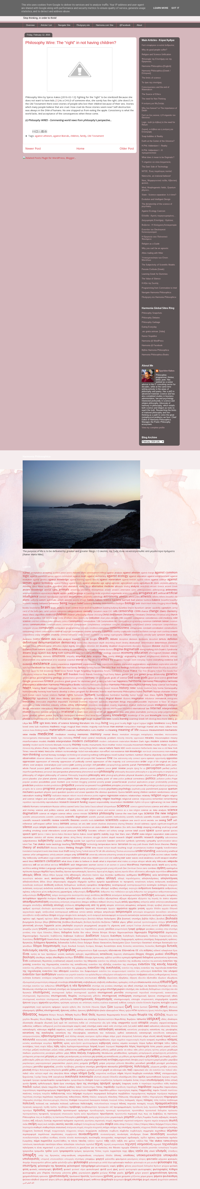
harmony (146, 684)
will (34, 864)
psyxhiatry (136, 788)
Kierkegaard (69, 715)
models (42, 741)
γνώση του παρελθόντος (85, 929)
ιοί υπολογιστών (93, 1022)
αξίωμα (122, 898)
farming (90, 667)
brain (45, 607)
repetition (27, 802)
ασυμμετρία (149, 912)
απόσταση (120, 905)
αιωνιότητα (28, 878)
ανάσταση (27, 888)
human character (161, 691)
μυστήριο (81, 1069)
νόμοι (120, 1073)
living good (114, 723)
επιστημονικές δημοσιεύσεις (36, 996)
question (62, 792)
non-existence (117, 751)
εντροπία (69, 978)
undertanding (162, 851)
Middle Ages (56, 738)
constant (147, 628)
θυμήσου (131, 1019)
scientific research (31, 820)
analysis (135, 586)
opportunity (160, 758)
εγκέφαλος (67, 949)
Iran (59, 712)
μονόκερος (171, 1063)
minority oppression (134, 738)
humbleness (103, 695)
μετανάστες (172, 1053)
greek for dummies (80, 681)
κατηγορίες (171, 1032)
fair (44, 667)
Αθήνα (45, 875)
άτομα (52, 915)
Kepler (56, 715)
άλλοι (42, 881)
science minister (80, 813)
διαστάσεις (28, 939)
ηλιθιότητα (93, 1010)
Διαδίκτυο (92, 935)
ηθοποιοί (173, 1007)
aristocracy (127, 593)
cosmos (107, 631)
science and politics (46, 810)
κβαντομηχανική (52, 1036)
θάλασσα (173, 1010)
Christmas (151, 614)
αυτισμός (82, 915)
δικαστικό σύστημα (151, 942)
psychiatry (112, 788)
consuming (28, 631)
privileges (151, 785)
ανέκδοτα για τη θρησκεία (67, 888)
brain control (72, 607)
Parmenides (143, 764)
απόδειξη (48, 905)
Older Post (127, 148)
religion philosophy (91, 798)
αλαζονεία (73, 878)
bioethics (111, 603)
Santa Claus (79, 806)
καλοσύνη (155, 1026)
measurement (156, 729)
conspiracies (136, 628)
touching (122, 847)
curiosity (147, 634)
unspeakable (131, 854)
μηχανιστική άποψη (128, 1059)
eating (88, 652)
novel (114, 754)
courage (152, 631)
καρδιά (51, 1029)
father (108, 667)
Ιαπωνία (141, 1019)
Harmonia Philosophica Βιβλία (125, 684)
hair (114, 681)
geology (57, 677)
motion (119, 744)
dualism (42, 652)
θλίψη (49, 1019)
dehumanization (49, 642)
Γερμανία (49, 925)
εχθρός (73, 1007)
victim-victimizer (63, 857)
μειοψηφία (50, 1053)
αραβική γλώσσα (162, 905)
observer (41, 758)
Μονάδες (130, 1063)
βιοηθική (161, 918)
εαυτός (43, 950)
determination (147, 642)
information (81, 704)
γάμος (123, 922)
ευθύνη (122, 1002)
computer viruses (30, 628)
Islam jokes (88, 712)
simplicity (77, 827)
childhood (50, 614)
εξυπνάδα (152, 977)
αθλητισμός (75, 874)
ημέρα (128, 1010)
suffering (68, 840)
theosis (54, 847)
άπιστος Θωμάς (113, 902)
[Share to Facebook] (42, 131)
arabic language (75, 593)
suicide (77, 840)
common (147, 621)
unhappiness (42, 854)
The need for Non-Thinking (154, 99)
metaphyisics (147, 734)
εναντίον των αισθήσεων (39, 974)
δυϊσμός (81, 946)
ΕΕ (136, 950)
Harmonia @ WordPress (153, 341)
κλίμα (145, 1036)
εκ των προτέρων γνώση (51, 954)
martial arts (152, 726)
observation (29, 758)
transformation (170, 847)
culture (127, 634)
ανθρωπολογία (29, 895)
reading (38, 795)
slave (133, 827)
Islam (80, 711)
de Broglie (91, 639)
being (63, 603)
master (45, 730)
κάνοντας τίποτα (169, 1026)
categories (62, 611)
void (106, 858)
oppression (29, 761)
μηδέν (174, 1056)
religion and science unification (50, 798)
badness (147, 600)
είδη (141, 950)
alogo (88, 586)
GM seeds (99, 677)
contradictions (47, 631)
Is (75, 711)
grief (93, 681)
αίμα (102, 875)
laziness (115, 719)
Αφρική (40, 918)
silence (27, 827)
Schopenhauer (110, 806)
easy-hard (80, 653)
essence (62, 659)
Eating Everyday (149, 327)
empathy (71, 656)
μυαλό (65, 1069)
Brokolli (88, 607)
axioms (68, 599)
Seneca (56, 823)
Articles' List (46, 25)
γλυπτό (154, 925)
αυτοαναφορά (109, 915)
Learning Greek (137, 718)
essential (71, 659)
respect (92, 802)
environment (29, 659)
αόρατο (173, 898)
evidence (168, 659)
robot (174, 801)
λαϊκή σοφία (40, 1046)
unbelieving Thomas (114, 851)
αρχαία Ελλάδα (153, 908)
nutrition (139, 754)
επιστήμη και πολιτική (45, 989)
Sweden (111, 840)
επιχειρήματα (161, 999)
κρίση (67, 1043)
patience (83, 768)
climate (114, 618)
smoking (36, 830)
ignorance (88, 698)
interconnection (62, 708)
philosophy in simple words (165, 771)
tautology (56, 844)
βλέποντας (55, 921)
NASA (95, 748)
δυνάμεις (90, 946)
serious (74, 823)
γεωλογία (67, 925)
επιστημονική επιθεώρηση (116, 995)
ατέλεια (44, 915)
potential (92, 782)
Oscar (174, 761)
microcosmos (171, 734)
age (102, 583)
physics (162, 775)
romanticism (46, 806)
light (42, 723)
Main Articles (82, 726)
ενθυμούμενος (162, 974)
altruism (119, 586)
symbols (130, 840)
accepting (47, 572)
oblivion (173, 754)
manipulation (130, 726)
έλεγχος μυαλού (154, 953)
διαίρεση (105, 936)
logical (136, 723)
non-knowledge (133, 751)
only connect (134, 758)
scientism (99, 820)
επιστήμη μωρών (116, 988)
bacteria (116, 599)
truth (66, 850)
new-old (33, 751)
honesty (42, 691)
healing (173, 684)
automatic (52, 599)
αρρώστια (122, 908)
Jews (122, 711)
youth (120, 868)
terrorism (123, 844)
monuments (95, 744)
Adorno (76, 572)
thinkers (61, 847)
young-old (112, 868)
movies (148, 744)
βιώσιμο (38, 922)
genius (33, 677)
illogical (110, 698)
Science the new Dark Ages (129, 813)
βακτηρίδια (66, 918)
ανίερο (55, 895)
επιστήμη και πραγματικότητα (71, 989)
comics (65, 621)
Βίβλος (152, 918)
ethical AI (96, 659)
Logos (150, 723)
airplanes (164, 583)
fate (103, 667)
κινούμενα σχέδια (93, 1036)
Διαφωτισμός (114, 939)
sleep (139, 827)
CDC (110, 611)
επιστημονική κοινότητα (34, 999)
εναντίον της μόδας (52, 967)
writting (60, 868)
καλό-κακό (143, 1025)
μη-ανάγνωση (72, 1056)
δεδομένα (66, 932)
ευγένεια (104, 1002)
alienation (73, 586)
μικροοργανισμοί (43, 1063)
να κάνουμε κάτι (118, 1069)
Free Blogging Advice (152, 671)
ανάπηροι (162, 884)
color (50, 621)
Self (169, 820)
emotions (58, 656)
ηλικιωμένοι (112, 1010)
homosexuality (30, 691)
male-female (103, 726)
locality (123, 723)
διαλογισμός (142, 935)
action (63, 572)
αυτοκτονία (145, 915)
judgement (168, 712)
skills (129, 827)
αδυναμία (150, 871)
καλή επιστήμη (115, 1026)
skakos (98, 827)
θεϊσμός (60, 1014)
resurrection (116, 802)
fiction (155, 667)
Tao (30, 844)
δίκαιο (96, 942)
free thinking (49, 674)
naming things (85, 748)
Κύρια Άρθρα (146, 1043)
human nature (34, 695)
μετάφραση (28, 1056)
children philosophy (77, 614)
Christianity (129, 614)
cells (115, 611)
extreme (173, 664)
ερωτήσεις (54, 1002)
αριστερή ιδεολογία (41, 908)
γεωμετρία (78, 925)
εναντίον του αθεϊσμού (55, 970)
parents (125, 764)
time (88, 847)
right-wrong (156, 802)
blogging (161, 603)
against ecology (117, 576)
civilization (94, 617)
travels (45, 851)
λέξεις (50, 1046)
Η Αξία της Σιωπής (150, 283)
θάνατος (30, 1014)
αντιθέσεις (95, 895)
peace (108, 768)
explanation (127, 664)
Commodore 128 (91, 621)
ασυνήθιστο (28, 915)
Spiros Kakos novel (82, 834)
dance (169, 634)
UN (103, 851)
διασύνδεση (53, 939)
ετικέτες (96, 1002)
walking (116, 857)
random (152, 792)
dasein (45, 639)
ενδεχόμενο (107, 974)
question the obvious (96, 792)
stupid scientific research (139, 837)
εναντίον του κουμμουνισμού (113, 971)
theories (165, 844)
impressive (153, 701)
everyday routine (144, 659)
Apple (56, 593)
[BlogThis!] (36, 131)
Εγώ (95, 950)
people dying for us (136, 768)
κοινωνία (29, 1039)
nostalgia (61, 754)
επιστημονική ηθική (167, 995)
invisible (45, 711)
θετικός (124, 1014)
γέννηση (39, 925)
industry (55, 705)
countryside (125, 631)
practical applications (138, 782)
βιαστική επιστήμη (131, 918)
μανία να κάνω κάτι (127, 1049)
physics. (171, 775)
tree (51, 851)
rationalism (28, 795)
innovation (104, 705)
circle (54, 618)
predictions (56, 785)
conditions (94, 628)
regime (102, 795)
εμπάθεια (117, 957)
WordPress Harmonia (139, 864)
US (149, 854)
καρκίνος (61, 1029)
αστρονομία (124, 911)
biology (130, 603)
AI (152, 582)
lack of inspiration (64, 718)
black (143, 603)
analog (127, 586)
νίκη (51, 1073)
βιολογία (171, 918)
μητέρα (70, 1059)
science (123, 805)
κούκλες (26, 1043)
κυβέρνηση (105, 1042)
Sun (83, 840)
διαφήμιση (75, 939)
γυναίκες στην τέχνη (32, 932)
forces (63, 671)
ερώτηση (64, 1002)
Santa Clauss (90, 806)
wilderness (27, 864)
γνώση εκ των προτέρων (61, 928)
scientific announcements (34, 817)
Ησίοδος (159, 1010)
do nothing (63, 649)
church (173, 614)
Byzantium (139, 607)
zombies (152, 868)
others (26, 764)
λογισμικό (110, 1046)
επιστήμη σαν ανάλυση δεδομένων (143, 989)
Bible (104, 603)
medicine (45, 733)
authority (34, 600)
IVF (101, 711)
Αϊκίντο (95, 875)
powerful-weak (119, 781)
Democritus (82, 642)
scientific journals (96, 817)
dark (175, 634)
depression (93, 642)
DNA (55, 649)
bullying (114, 607)
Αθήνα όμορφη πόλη (59, 875)
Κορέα (143, 1039)
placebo (33, 778)
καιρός (77, 1026)
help (74, 688)
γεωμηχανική (90, 925)
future (118, 674)
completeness (94, 624)
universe (82, 854)
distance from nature (34, 649)
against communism (63, 576)
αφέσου (26, 918)
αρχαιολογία (28, 912)
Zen (125, 868)
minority (120, 738)
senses (64, 823)
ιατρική (153, 1018)
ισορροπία (124, 1022)
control (58, 631)
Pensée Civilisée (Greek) (153, 269)
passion (40, 768)
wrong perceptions (73, 868)
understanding (145, 851)
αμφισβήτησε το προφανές (120, 881)
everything (158, 659)
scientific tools (86, 820)
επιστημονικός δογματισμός (92, 999)
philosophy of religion (34, 775)
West (31, 861)
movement (138, 744)
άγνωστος (91, 871)
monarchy (66, 744)
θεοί (85, 1014)
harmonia (134, 681)
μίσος (76, 1063)
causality (87, 611)
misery (174, 737)
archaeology (89, 593)
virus (89, 857)
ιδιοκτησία (28, 1022)
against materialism (110, 579)
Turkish (85, 851)
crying (107, 634)
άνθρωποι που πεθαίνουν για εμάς (117, 891)
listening (74, 723)
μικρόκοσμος (29, 1063)
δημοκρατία (156, 932)
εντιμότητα (57, 977)
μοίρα (102, 1063)
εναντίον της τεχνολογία (153, 967)
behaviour (54, 603)
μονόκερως (28, 1066)
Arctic (97, 593)
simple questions (48, 827)
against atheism (43, 135)
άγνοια (67, 871)
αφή (33, 918)
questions (112, 792)
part (153, 765)
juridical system (37, 715)
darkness (27, 639)
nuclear (121, 754)
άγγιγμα (37, 871)
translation (27, 851)
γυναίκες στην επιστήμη (166, 929)
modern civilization (85, 741)
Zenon (139, 868)
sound (142, 830)
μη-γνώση (97, 1056)
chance (144, 611)
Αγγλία (45, 871)
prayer (152, 782)
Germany (90, 677)
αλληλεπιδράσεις (150, 878)
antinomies (171, 589)
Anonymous (97, 589)
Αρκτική (69, 908)
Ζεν (79, 1006)
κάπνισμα (42, 1029)
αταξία (37, 915)
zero (145, 868)
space (150, 830)
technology (78, 844)
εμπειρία (126, 957)
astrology (98, 596)
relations (123, 795)
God (130, 677)
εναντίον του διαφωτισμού (84, 971)
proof (59, 788)
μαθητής (105, 1049)
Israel (96, 712)
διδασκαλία (63, 942)
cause (105, 611)
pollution (161, 778)
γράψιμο (140, 928)
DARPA (36, 639)
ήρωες (151, 1010)
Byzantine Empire (126, 607)
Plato (76, 778)
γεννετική (28, 925)
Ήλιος (122, 1010)
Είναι (26, 954)
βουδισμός (77, 922)
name (68, 748)
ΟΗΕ (50, 1076)
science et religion (48, 813)
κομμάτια (121, 1039)
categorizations (74, 611)
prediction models (42, 785)
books (26, 607)
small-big (156, 827)
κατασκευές (131, 1032)
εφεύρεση (46, 1007)
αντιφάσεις (172, 895)
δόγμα (37, 946)
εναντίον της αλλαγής (107, 961)
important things (117, 701)
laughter (97, 718)
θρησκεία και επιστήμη (85, 1019)
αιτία (154, 874)
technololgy (92, 844)
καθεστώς (27, 1026)
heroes (100, 688)
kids (61, 715)
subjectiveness (30, 840)
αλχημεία (71, 881)
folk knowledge (47, 671)
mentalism (124, 734)
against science (158, 579)
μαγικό (167, 1046)
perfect (165, 768)
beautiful (165, 600)
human (147, 691)
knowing (107, 715)
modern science (159, 741)
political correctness (135, 778)
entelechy (165, 656)
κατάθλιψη (79, 1029)
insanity (113, 705)
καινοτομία (67, 1026)
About (139, 25)
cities (75, 618)
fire (24, 671)
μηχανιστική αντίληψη (106, 1059)
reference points (90, 795)
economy (127, 652)
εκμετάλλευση (92, 954)
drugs (34, 652)
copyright (67, 631)
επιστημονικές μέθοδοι (90, 996)
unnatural (121, 854)
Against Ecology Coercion (153, 211)
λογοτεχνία (143, 1046)
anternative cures (128, 589)
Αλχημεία (82, 881)
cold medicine (165, 618)
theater (145, 844)
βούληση (88, 922)
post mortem (58, 781)
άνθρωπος (44, 895)
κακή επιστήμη (89, 1026)
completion (106, 624)
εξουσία (142, 978)
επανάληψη (63, 982)
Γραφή (131, 928)
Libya (25, 723)
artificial (162, 593)
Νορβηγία (137, 1073)
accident (56, 572)
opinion (150, 758)
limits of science (60, 723)
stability (105, 834)
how (49, 691)
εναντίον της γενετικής (152, 961)
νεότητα (38, 1073)
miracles (149, 737)
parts (168, 764)
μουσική (27, 1069)
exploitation (152, 664)
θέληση (69, 1014)
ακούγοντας (57, 878)
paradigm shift (89, 765)
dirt (97, 646)
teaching (66, 844)
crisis (80, 634)
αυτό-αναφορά (94, 915)
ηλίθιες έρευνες (78, 1010)
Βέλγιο (100, 918)
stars (128, 834)
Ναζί (129, 1069)
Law (104, 718)
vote (110, 858)
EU (111, 659)
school (99, 806)
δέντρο (112, 932)
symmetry (140, 840)
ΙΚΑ (66, 1022)
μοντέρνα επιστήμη (85, 1066)
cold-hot (35, 621)
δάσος (56, 932)
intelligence (161, 704)
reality (47, 795)
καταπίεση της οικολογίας (38, 1032)
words (155, 864)
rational (173, 792)
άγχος (111, 871)
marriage (141, 726)
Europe (127, 659)
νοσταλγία (148, 1073)
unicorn (59, 854)
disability (104, 646)
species (174, 830)
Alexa (34, 586)
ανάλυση (49, 884)
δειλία (76, 932)
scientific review (50, 820)
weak (141, 858)
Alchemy (27, 586)
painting (78, 765)
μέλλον (59, 1053)
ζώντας (153, 1006)
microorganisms (30, 738)
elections (27, 656)
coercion (128, 618)
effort (151, 653)
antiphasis (27, 593)
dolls (156, 649)
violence (75, 857)
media (32, 734)
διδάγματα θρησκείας (45, 942)
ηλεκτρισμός (29, 1010)
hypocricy (170, 695)
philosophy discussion (125, 771)
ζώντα (136, 1007)
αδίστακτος (140, 871)
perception (153, 768)
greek (67, 681)
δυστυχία (160, 945)
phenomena (75, 771)
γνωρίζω (27, 928)
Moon (105, 744)
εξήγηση (133, 978)
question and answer (76, 792)
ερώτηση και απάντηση (81, 1002)
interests (106, 708)
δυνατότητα (110, 946)
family (83, 135)
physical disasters (135, 775)
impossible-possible (137, 701)
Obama (147, 754)
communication (38, 624)
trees (55, 851)
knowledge (119, 715)
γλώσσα (164, 925)
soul (135, 830)
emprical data (100, 656)
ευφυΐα (173, 1002)
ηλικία (102, 1010)
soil (108, 830)
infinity (71, 705)
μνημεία (84, 1063)
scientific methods (134, 817)
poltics (168, 778)
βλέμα (45, 922)
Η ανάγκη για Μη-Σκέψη (153, 103)
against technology (43, 582)
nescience (136, 748)
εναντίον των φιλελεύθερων (89, 974)
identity (66, 698)
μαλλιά (113, 1049)
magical (71, 726)
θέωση (43, 1019)
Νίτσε (66, 1073)
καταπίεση (120, 1029)
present (92, 785)
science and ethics (161, 806)
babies (91, 599)
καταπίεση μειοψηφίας (138, 1029)
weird (25, 861)
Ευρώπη (156, 1002)
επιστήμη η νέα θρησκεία (73, 985)
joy (155, 712)
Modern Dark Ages (140, 741)
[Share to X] (39, 131)
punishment (152, 788)
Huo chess (149, 695)
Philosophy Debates (151, 317)
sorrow (128, 830)
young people (101, 868)
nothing (94, 754)
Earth (60, 652)
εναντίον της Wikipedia (85, 960)
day (83, 639)
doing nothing (147, 649)
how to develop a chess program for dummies (75, 691)
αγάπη (161, 868)
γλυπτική (146, 925)
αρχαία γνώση (137, 908)
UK (100, 851)
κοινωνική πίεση (74, 1039)
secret (143, 820)
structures (87, 837)
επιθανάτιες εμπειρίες (117, 982)
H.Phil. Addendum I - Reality (154, 146)
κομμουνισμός (132, 1039)
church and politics (32, 618)
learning (124, 718)
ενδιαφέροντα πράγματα (125, 974)
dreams (27, 652)
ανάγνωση (160, 881)
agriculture (145, 583)
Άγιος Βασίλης (56, 871)
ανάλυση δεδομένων (65, 884)
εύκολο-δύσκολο (143, 1002)
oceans (72, 758)
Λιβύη (63, 1046)
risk (163, 802)
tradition (150, 847)
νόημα (73, 1073)
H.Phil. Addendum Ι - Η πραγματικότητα (152, 151)
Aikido (156, 583)
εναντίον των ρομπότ (66, 974)
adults (83, 572)
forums (107, 671)
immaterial (160, 698)
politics (150, 778)
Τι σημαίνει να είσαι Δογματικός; (156, 162)
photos (122, 775)
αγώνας (118, 871)
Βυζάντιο (106, 922)
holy (155, 688)
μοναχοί (161, 1063)
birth (138, 603)
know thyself (96, 715)
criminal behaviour (69, 634)
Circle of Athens (65, 618)
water (128, 857)
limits (48, 723)
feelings (125, 667)
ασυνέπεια (172, 912)
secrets (150, 820)
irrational (67, 711)
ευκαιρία (131, 1002)
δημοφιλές (44, 936)
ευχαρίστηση (29, 1006)
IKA (96, 698)
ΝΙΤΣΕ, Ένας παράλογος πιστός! (157, 171)
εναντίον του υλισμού (164, 970)
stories (50, 837)
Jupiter (25, 715)
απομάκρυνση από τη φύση (90, 905)
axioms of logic (80, 600)
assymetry (87, 596)
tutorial (92, 851)
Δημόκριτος (171, 932)
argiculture (106, 593)
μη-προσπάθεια (137, 1056)
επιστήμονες (41, 992)
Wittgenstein (82, 864)
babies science (103, 599)
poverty (100, 782)
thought (79, 847)
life (35, 722)
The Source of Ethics (151, 94)
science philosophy (101, 813)
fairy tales (51, 667)
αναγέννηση (140, 881)
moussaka (127, 744)
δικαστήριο (136, 942)
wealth (157, 858)
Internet (155, 708)
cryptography (116, 634)
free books (168, 671)
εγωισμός (103, 950)
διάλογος (154, 936)
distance (173, 646)
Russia (55, 806)
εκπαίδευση (106, 953)
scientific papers (169, 816)
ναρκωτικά (138, 1069)
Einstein (166, 652)
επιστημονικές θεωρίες (64, 995)
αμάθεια (91, 881)
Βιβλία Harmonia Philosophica (155, 350)
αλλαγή (111, 878)
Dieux (33, 646)
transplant (37, 851)
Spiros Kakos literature (62, 834)
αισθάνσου (120, 874)
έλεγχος (140, 953)
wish (73, 864)
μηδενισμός (29, 1059)
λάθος (167, 1043)
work (161, 864)
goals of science (119, 677)
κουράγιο (47, 1043)
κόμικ (113, 1039)
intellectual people (145, 705)
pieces (25, 778)
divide (48, 649)
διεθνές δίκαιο (76, 942)
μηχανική (88, 1059)
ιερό (61, 1022)
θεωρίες (35, 1019)
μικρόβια (172, 1059)
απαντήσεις (54, 902)
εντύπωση (79, 978)
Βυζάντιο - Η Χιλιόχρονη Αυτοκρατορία (159, 225)
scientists (111, 820)
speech (26, 833)
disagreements (125, 646)
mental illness (110, 734)
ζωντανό (144, 1007)
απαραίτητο (75, 902)
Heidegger (53, 688)
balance (156, 599)
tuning (72, 851)
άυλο (74, 915)
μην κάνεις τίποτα (49, 1059)
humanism (78, 695)
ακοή (46, 878)
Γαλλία (115, 921)
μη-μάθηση (124, 1056)
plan (40, 778)
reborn (73, 795)
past (47, 768)
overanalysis (50, 764)
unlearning (111, 854)
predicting (172, 782)
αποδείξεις (37, 905)
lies (30, 723)
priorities (126, 785)
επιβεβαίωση (89, 982)
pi (176, 775)
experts (117, 664)
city (86, 618)
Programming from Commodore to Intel (159, 288)
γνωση (35, 929)
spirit (34, 833)
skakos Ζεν (120, 827)
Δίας (175, 936)
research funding (79, 801)
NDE (123, 748)
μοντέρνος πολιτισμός (134, 1066)
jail (104, 711)
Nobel (81, 751)
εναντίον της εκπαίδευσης (74, 964)
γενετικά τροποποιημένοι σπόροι (149, 922)
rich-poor (145, 802)
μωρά (106, 1069)
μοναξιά (151, 1063)
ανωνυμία (81, 898)
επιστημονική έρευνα (144, 995)
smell (174, 827)
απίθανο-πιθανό (98, 901)
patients (91, 768)
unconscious (129, 851)
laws (109, 718)
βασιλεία (92, 918)
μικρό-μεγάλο (161, 1059)
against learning (77, 579)
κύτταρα (158, 1042)
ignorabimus (76, 698)
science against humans (140, 806)
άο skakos (164, 898)
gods (144, 677)
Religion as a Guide (150, 244)
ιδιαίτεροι (172, 1019)
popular (26, 782)
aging (108, 583)
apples (63, 593)
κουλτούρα (36, 1043)
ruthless (63, 806)
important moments (78, 701)
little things (95, 723)
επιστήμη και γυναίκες (102, 985)
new (155, 748)
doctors (109, 649)
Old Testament (96, 135)
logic (129, 723)
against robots (143, 579)
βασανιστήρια (80, 918)
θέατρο (52, 1014)
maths (93, 730)
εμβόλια (108, 957)
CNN (121, 618)
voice (101, 858)
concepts (84, 628)
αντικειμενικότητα (132, 895)
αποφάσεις (130, 905)
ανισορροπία (65, 895)
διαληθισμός (128, 936)
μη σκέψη (59, 1056)
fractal (126, 670)
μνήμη (93, 1063)
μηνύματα (62, 1059)
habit (109, 681)
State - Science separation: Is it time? (159, 195)
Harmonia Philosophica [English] (156, 66)
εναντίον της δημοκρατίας (45, 964)
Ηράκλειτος (143, 1010)
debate (114, 638)
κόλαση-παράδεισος (100, 1039)
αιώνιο (173, 874)
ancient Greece (157, 586)
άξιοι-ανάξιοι (98, 898)
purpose (163, 788)
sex (88, 823)
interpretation (169, 708)
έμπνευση (172, 957)
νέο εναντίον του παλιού (160, 1070)
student (104, 837)
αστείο (89, 911)
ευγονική (113, 1002)
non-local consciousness (154, 751)
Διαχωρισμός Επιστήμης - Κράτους (157, 220)
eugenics (118, 659)
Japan (110, 711)
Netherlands (146, 748)
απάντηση (65, 902)
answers (115, 589)
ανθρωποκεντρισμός (167, 891)
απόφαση (141, 905)
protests (102, 788)
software (102, 830)
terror (114, 844)
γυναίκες (150, 928)
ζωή (128, 1006)
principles (116, 785)
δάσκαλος (47, 932)
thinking (70, 847)
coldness (43, 621)
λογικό (101, 1046)
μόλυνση (120, 1063)
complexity (126, 624)
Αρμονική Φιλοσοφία (96, 908)
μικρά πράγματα (146, 1059)
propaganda (69, 788)
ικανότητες (73, 1022)
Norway (52, 754)
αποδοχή (59, 905)
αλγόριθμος (88, 878)
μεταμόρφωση (145, 1053)
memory (95, 734)
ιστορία (143, 1022)
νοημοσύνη (101, 1073)
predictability (161, 782)
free (140, 671)
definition (172, 638)
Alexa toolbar (45, 586)
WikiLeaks (162, 861)
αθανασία (172, 871)
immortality (29, 701)
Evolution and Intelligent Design (156, 199)
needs (128, 748)
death (103, 638)
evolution (27, 664)
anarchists (144, 586)
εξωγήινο (162, 978)
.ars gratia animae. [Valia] (153, 331)
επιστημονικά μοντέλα (110, 992)
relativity (146, 795)
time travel (97, 847)
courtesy (166, 631)
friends (89, 674)
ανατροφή (38, 888)
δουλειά (72, 946)
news (41, 751)
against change (147, 572)
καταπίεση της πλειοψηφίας (71, 1032)
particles (160, 764)
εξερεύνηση (112, 978)
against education (138, 576)
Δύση (119, 946)
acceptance (36, 572)
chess (25, 614)
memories (83, 734)
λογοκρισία (122, 1046)
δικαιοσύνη (106, 942)
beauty (35, 603)
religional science (130, 798)
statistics (38, 837)
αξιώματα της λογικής (148, 898)
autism (42, 599)
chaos (163, 611)
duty (49, 652)
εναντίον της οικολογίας (104, 967)
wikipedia (172, 861)
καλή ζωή (127, 1026)
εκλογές (80, 954)
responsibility (102, 802)
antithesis (36, 593)
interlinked (127, 708)
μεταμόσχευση (159, 1053)
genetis (26, 677)
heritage (92, 688)
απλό (152, 901)
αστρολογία (109, 911)
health (27, 688)
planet (46, 778)
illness (102, 698)
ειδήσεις (148, 950)
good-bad (172, 677)
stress (66, 837)
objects (165, 755)
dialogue (26, 646)
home (161, 688)
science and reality (66, 810)
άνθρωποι (93, 891)
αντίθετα (106, 894)
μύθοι (73, 1069)
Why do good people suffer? (154, 50)
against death (80, 576)
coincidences (151, 618)
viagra (52, 858)
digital (65, 646)
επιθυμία (133, 982)
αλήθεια (100, 878)
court (159, 631)
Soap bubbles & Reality (152, 136)
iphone (52, 711)
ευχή (38, 1007)
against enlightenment (158, 576)
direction (91, 646)
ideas (59, 698)
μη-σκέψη (152, 1056)
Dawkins (76, 639)
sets (83, 823)
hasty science (158, 684)
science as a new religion (128, 810)
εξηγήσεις (123, 977)
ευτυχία (165, 1002)
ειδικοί (157, 950)
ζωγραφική (119, 1007)
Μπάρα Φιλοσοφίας (41, 1070)
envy (38, 659)
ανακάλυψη (28, 885)
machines (44, 726)
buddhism (97, 607)
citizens (81, 618)
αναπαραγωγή (119, 884)
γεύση (58, 925)
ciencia (49, 618)
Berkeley (97, 603)
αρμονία (79, 908)
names (74, 748)
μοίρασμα (110, 1063)
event (134, 659)
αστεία (82, 912)
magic (64, 726)
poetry (100, 778)
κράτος (58, 1043)
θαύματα (43, 1014)
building (106, 607)
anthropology (158, 589)
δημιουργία (140, 932)
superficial (90, 840)
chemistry (172, 611)
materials (70, 730)
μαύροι (163, 1049)
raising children (140, 792)
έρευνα (26, 1002)
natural (102, 748)
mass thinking (36, 730)
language (79, 718)
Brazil (81, 607)
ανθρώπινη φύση (39, 891)
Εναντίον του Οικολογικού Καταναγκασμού (153, 230)
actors (69, 572)
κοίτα (86, 1039)
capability (156, 607)
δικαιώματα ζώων (121, 942)
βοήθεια (66, 922)
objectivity (157, 754)
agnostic (115, 583)
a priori (26, 572)
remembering (170, 798)
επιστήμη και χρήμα (96, 989)
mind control (87, 737)
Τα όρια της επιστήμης (152, 82)
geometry (80, 677)
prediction (28, 785)
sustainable (101, 840)
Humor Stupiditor (149, 336)
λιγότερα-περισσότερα (78, 1046)
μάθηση (96, 1049)
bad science (137, 599)
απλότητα (160, 902)
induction (45, 705)
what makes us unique (127, 861)
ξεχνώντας (28, 1076)
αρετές (174, 905)
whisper (141, 861)
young (91, 868)
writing (35, 868)
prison (133, 785)
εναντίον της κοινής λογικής (157, 964)
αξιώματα (132, 898)
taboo (174, 840)
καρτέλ (70, 1029)
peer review (119, 768)
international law (141, 708)
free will (62, 674)
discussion (146, 646)
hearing (36, 688)
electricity (37, 656)
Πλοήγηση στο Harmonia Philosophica (159, 297)
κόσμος (172, 1039)
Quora (121, 792)
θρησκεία (66, 1019)
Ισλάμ (114, 1022)
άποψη (150, 905)
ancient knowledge (33, 589)
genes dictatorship (156, 674)
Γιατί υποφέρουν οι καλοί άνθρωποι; (158, 45)
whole (149, 861)
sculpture (124, 820)
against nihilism (129, 579)
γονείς (101, 928)
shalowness (112, 823)
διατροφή (65, 939)
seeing (162, 820)
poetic (93, 778)
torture (107, 847)
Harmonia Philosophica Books (155, 354)
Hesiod (107, 688)
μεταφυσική (39, 1056)
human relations (49, 695)
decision (133, 639)
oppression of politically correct (76, 761)
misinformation (30, 741)
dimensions (81, 646)
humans (90, 695)
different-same (44, 646)
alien (65, 586)
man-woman (116, 726)
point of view (111, 778)
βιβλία (145, 918)
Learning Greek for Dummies (155, 274)
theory (173, 844)
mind (76, 737)
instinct (132, 705)
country (116, 631)
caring (174, 607)
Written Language (47, 868)
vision (95, 857)
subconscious (171, 837)
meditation (60, 734)
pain (72, 764)
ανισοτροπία (78, 895)
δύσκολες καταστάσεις (133, 946)
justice (49, 715)
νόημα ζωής (86, 1073)
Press (98, 785)
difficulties (57, 646)
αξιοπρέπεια (112, 898)
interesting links (78, 708)
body (174, 603)
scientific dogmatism (76, 816)
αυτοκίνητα (133, 915)
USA (153, 854)
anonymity (85, 589)
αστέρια (98, 911)
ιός (103, 1022)
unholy (53, 854)
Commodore (75, 621)
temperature (104, 844)
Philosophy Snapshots (152, 313)
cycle (154, 634)
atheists (145, 596)
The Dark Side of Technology (155, 167)
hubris (139, 691)
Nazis (117, 747)
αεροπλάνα (161, 871)
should (137, 823)
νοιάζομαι (111, 1073)
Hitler (133, 687)
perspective (62, 771)
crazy (37, 634)
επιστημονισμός (122, 999)
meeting (72, 734)
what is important (108, 861)
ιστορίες (154, 1022)
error (55, 659)
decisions (143, 639)
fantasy (82, 667)
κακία (99, 1026)
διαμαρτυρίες (165, 936)
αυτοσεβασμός (169, 915)
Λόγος (132, 1046)
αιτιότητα (163, 874)
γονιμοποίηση (121, 929)
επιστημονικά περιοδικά (137, 992)
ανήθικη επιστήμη (119, 888)
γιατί (123, 925)
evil (175, 659)
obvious (49, 758)
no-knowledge (70, 751)
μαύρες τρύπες (152, 1049)
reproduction (52, 802)
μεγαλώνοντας (38, 1053)
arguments (116, 593)
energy (119, 656)
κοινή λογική (164, 1036)
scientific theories (70, 820)
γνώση (43, 928)
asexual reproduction (48, 596)
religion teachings (111, 798)
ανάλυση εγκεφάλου (87, 884)
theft (151, 844)
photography (112, 775)
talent (25, 844)
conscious (104, 628)
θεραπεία (101, 1014)
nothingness (105, 754)
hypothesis (42, 698)
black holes (151, 603)
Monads (58, 744)
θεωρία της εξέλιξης (151, 1014)
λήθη (56, 1046)
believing (88, 603)
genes (142, 674)
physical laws (150, 775)
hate (168, 684)
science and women (106, 810)
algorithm (57, 586)
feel (118, 667)
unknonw (102, 854)
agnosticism (126, 583)
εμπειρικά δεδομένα (142, 957)
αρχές (38, 911)
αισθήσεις (144, 874)
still (44, 837)
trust (61, 851)
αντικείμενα (117, 895)
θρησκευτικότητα (106, 1019)
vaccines (159, 854)
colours (57, 621)
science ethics (65, 813)
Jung (175, 712)
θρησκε (56, 1019)
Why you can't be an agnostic (155, 248)
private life (141, 785)
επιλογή (156, 982)
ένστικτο (36, 977)
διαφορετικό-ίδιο (89, 939)
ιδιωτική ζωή (51, 1022)
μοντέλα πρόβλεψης (65, 1066)
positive (34, 782)
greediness (59, 681)
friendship (98, 674)
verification (43, 857)
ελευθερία (58, 957)
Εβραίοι (53, 950)
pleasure (84, 778)
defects (162, 639)
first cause (31, 671)
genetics (171, 674)
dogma (118, 649)
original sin (165, 761)
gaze (136, 674)
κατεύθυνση (158, 1032)
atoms (26, 599)
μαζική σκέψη (58, 1049)
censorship (125, 611)
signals (153, 823)
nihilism (59, 751)
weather (173, 857)
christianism (116, 614)
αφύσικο (49, 918)
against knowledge (58, 579)
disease (156, 645)
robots (26, 806)
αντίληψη (147, 895)
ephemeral (46, 659)
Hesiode (114, 688)
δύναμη (99, 946)
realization (57, 795)
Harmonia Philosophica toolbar (95, 684)
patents (75, 768)
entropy (173, 656)
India (37, 705)
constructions (170, 628)
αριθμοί (26, 908)
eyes (25, 667)
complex (116, 624)
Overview (30, 25)
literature (85, 723)
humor (133, 695)
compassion (80, 624)
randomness (163, 792)
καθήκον (37, 1026)
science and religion (86, 810)
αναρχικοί (172, 885)
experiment (76, 664)
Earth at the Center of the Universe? (158, 141)
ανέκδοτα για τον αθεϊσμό (95, 888)
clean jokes (105, 618)
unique (67, 854)
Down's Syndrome (168, 649)
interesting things (94, 708)
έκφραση (118, 954)
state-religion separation (152, 834)
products (160, 785)
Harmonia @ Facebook (152, 345)
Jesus (116, 711)
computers (46, 627)
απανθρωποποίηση (35, 901)
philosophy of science (56, 775)
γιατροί (130, 925)
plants (70, 778)
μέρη (66, 1053)
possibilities (44, 781)
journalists (141, 711)
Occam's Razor (61, 758)
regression (112, 795)
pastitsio (66, 768)
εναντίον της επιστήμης (124, 964)
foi (38, 671)
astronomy (110, 596)
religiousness (146, 799)
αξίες (88, 898)
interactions (47, 708)
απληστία (144, 902)
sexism (94, 823)
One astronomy (120, 758)
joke (127, 711)
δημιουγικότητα (125, 932)
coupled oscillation (139, 631)
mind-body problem (106, 737)
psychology (125, 788)
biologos (120, 603)
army (135, 593)
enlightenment (153, 656)
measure (143, 730)
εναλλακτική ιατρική (63, 960)
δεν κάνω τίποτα (89, 932)
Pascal (33, 768)
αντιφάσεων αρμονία (34, 898)
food (57, 670)
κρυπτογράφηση (90, 1043)
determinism (161, 642)
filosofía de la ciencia (168, 667)
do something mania (95, 649)
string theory (76, 837)
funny (111, 674)
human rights (65, 694)
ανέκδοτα (48, 888)
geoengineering (44, 677)
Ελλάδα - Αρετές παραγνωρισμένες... (159, 216)
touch (114, 847)
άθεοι (37, 874)
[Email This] (33, 131)
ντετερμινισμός (169, 1073)
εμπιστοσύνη (160, 957)
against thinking (61, 583)
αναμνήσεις (104, 884)
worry (167, 864)
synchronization (164, 840)
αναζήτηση (172, 881)
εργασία (173, 999)
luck (37, 726)
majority (93, 726)
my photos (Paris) (40, 748)
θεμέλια (77, 1014)
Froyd (105, 674)
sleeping (147, 827)
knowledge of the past (138, 715)
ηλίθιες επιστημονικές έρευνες (52, 1010)
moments (49, 744)
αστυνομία (138, 912)
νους (157, 1073)
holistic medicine (144, 688)
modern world (37, 744)
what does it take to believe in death (80, 861)
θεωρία (132, 1014)
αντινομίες (160, 895)
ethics (105, 659)
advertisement (93, 572)
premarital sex (81, 785)
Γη (109, 925)
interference (116, 708)
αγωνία (125, 871)
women (92, 864)
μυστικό (98, 1070)
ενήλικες (151, 974)
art (155, 593)
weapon (165, 857)
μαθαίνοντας (71, 1049)
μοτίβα (163, 1066)
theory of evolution (36, 847)
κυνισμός (133, 1043)
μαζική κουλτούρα (41, 1049)
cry (101, 634)
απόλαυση (69, 905)
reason (65, 795)
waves (135, 857)
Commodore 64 (109, 621)
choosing (98, 614)
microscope (44, 737)
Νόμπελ (128, 1073)
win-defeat (45, 864)
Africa (103, 572)
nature (109, 747)
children (74, 135)
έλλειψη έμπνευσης (94, 957)
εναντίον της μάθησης (33, 967)
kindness (80, 715)
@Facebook (125, 25)
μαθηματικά (85, 1049)
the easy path (135, 844)
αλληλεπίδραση (169, 878)
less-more (162, 718)
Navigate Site (64, 25)
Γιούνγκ (137, 925)
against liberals (61, 135)
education (141, 652)
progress (49, 788)
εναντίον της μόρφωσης (74, 967)
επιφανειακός (147, 999)
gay (131, 674)
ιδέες (164, 1019)
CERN (137, 611)
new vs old (162, 748)
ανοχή (87, 895)
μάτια (141, 1049)
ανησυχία (133, 888)
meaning (112, 729)
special (166, 830)
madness (55, 726)
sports (96, 833)
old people (85, 758)
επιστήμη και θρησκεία (145, 985)
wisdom (64, 864)
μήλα (37, 1059)
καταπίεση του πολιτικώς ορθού (106, 1032)
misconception (162, 737)
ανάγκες (150, 881)
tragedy (159, 847)
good (151, 677)
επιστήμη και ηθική (123, 985)
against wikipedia (91, 583)
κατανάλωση (91, 1029)
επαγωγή (52, 982)
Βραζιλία (96, 922)
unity (74, 854)
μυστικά (90, 1069)
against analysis (114, 572)
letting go (172, 718)
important (63, 701)
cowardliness (28, 634)
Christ (106, 614)
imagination (138, 698)
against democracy (96, 576)
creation (45, 634)
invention (36, 712)
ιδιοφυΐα (38, 1022)
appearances (47, 593)
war (123, 857)
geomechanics (68, 677)
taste (48, 844)
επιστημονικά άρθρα (62, 992)
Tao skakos (39, 844)
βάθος (57, 918)
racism (128, 791)
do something (77, 649)
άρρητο (111, 908)
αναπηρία (151, 884)
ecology (97, 652)
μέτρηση (49, 1056)
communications (54, 624)
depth (101, 642)
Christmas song (163, 614)
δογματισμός (51, 946)
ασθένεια (73, 911)
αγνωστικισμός (79, 871)
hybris (160, 694)
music (164, 744)
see (156, 820)
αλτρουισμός (59, 881)
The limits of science (151, 78)
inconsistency (29, 705)
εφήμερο (56, 1006)
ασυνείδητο (161, 912)
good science (160, 677)
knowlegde (156, 715)
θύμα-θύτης (120, 1019)
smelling (27, 830)
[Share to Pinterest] (45, 131)
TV (97, 851)
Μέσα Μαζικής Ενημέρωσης (85, 1052)
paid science (63, 765)
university (93, 854)
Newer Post (33, 148)
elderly (174, 652)
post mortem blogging (76, 782)
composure (157, 624)
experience (63, 664)
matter (100, 729)
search (137, 820)
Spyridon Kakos (166, 371)
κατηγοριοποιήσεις (31, 1036)
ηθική (163, 1006)
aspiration (63, 596)
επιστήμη (168, 981)
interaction (35, 708)
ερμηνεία (43, 1002)
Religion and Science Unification (156, 54)
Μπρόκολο (56, 1070)
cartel (46, 611)
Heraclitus (82, 688)
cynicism (161, 634)
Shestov (129, 823)
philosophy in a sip (143, 771)
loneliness (159, 723)
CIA (43, 618)
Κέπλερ (73, 1036)
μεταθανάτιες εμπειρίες (126, 1053)
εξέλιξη (102, 977)
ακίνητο (38, 878)
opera (143, 758)
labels (51, 719)
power (108, 781)
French (82, 674)
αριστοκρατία (58, 908)
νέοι (32, 1073)
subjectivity (46, 840)
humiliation (115, 695)
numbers (129, 754)
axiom (60, 599)
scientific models (152, 816)
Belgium (72, 603)
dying (54, 652)
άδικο (131, 871)
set (79, 823)
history (124, 688)
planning (62, 778)
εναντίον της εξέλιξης (100, 964)
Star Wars (120, 834)
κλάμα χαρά (115, 1036)
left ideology (151, 719)
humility (125, 695)
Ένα (25, 960)
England (141, 656)
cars (41, 611)
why (154, 861)
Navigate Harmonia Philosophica (156, 292)
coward (173, 631)
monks (85, 744)
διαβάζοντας (56, 936)
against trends (75, 583)
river (168, 802)
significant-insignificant (167, 823)
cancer (148, 607)
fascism (97, 667)
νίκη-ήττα (58, 1073)
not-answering (83, 755)
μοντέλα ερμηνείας (44, 1066)
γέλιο (130, 921)
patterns (100, 768)
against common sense (42, 576)
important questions (98, 701)
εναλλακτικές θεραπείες (40, 960)
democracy (68, 642)
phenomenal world (90, 771)
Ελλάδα (79, 957)
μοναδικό (140, 1063)
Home (80, 148)
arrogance (145, 593)
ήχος (165, 1010)
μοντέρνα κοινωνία (107, 1066)
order (143, 761)
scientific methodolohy (115, 817)
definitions (30, 642)
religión (165, 795)
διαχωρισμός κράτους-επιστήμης (137, 939)
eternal (79, 659)
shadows (102, 823)
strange (58, 837)
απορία (110, 905)
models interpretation (59, 741)
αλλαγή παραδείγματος (129, 878)
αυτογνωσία (122, 915)
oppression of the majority (106, 761)
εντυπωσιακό (91, 978)
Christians (140, 614)
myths (61, 747)
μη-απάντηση (86, 1056)
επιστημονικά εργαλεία (85, 992)
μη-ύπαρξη (165, 1056)
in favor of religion (168, 701)
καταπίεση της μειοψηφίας (163, 1029)
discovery (136, 646)
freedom (73, 674)
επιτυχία (135, 999)
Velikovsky (32, 857)
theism (157, 844)
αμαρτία (101, 881)
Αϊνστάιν (109, 874)
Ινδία (81, 1022)
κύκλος (115, 1043)
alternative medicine (103, 586)
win (38, 864)
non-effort (105, 751)
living (104, 723)
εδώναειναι (115, 950)
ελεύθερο (68, 957)
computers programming (67, 628)
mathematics (83, 729)
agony (136, 583)
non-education (92, 751)
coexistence (139, 618)
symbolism (120, 840)
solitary (113, 830)
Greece (48, 681)
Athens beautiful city (168, 596)
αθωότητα (86, 875)
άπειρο (85, 901)
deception (123, 639)
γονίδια (109, 928)
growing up (102, 681)
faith (59, 667)
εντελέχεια (46, 978)
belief (80, 603)
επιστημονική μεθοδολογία (59, 999)
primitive (106, 785)
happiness (122, 681)
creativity (55, 634)
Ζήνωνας (95, 1007)
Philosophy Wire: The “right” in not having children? (70, 42)
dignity (72, 646)
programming (171, 785)
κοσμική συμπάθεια (156, 1039)
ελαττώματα (129, 954)
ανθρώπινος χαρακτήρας (59, 891)
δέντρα (103, 932)
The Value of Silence (151, 278)
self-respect (39, 823)
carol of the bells (30, 611)
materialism (57, 730)
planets (53, 778)
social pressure (68, 830)
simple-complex (65, 827)
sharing (121, 823)
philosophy (106, 771)
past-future (56, 768)
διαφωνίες (103, 939)
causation (97, 611)
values (167, 854)
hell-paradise (65, 688)
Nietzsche (49, 751)
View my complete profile (153, 427)
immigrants (172, 698)
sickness (145, 823)
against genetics (40, 579)
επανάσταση (75, 982)
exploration (164, 664)
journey (150, 712)
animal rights (51, 589)
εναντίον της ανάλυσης (129, 960)
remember (157, 798)
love (174, 723)
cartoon (52, 611)
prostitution (92, 788)
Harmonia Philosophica (154, 681)
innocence (93, 705)
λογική (93, 1046)
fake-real (66, 667)
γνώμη (174, 925)
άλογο (49, 881)
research (64, 801)
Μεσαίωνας (107, 1053)
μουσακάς (172, 1066)
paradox (101, 764)
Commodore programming (130, 621)
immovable (41, 701)
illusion (118, 698)
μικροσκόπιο (58, 1063)
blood (168, 603)
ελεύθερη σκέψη (44, 957)
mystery (54, 748)
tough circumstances (136, 847)
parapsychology (114, 765)
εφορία (65, 1007)
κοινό (174, 1036)
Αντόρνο (52, 898)
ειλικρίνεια (166, 950)
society (82, 830)
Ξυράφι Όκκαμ (41, 1076)
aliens (82, 586)
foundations (117, 671)
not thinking (72, 755)
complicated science (141, 624)
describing (110, 642)
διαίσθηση (115, 935)
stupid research (117, 837)
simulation (86, 827)
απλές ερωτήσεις (130, 901)
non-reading (171, 751)
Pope (174, 778)
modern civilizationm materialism (114, 741)
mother (111, 744)
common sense (160, 621)
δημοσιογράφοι (30, 935)
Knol (88, 715)
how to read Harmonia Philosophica (118, 691)
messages (135, 734)
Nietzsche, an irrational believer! (156, 176)
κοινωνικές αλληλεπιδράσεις (50, 1039)
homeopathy (171, 688)
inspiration (123, 705)
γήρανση (115, 925)
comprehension (170, 624)
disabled (113, 646)
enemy (111, 656)
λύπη (152, 1046)
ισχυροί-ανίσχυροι (168, 1022)
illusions (126, 698)
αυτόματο (157, 915)
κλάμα (106, 1036)
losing (168, 723)
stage (112, 834)
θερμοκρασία (113, 1014)
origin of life (153, 761)
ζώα (110, 1006)
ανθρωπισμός (79, 891)
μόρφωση (155, 1066)
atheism (123, 596)
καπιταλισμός (29, 1029)
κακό (105, 1026)
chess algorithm (37, 614)
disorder (165, 646)
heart (44, 687)
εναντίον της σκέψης (131, 967)
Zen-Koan (131, 868)
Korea (165, 715)
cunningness (137, 634)
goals (107, 677)
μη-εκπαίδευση (110, 1056)
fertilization (135, 667)
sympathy (151, 840)
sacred (70, 806)
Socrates (92, 830)
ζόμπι (103, 1006)
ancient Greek (171, 586)
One (109, 758)
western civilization (47, 861)
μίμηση (69, 1063)
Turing (78, 851)
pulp (143, 788)
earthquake (69, 652)
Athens (155, 596)
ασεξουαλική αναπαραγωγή (55, 912)
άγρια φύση (102, 871)
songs (121, 830)
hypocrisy (29, 698)
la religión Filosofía (39, 719)
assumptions (76, 596)
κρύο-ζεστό (76, 1043)
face (29, 667)
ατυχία (68, 915)
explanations (139, 664)
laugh (89, 718)
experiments (107, 664)
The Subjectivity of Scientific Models (158, 265)
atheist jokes (134, 596)
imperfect (52, 701)
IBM (53, 698)
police (121, 778)
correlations (78, 631)
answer (108, 589)
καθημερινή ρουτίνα (52, 1026)
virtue (83, 857)
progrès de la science (32, 788)
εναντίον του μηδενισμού (139, 971)
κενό (67, 1036)
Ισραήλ (134, 1022)
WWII (85, 868)
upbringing (142, 854)
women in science (118, 864)
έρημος (34, 1002)
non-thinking (31, 754)
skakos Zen (108, 827)
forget (77, 670)
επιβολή (101, 982)
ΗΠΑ (134, 1010)
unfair (33, 854)
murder (156, 744)
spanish (158, 830)
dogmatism (131, 649)
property (81, 788)
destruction (134, 642)
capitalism (166, 607)
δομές (64, 946)
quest (54, 792)
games (125, 674)
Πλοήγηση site (83, 25)
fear (114, 667)
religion (156, 795)
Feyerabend (146, 667)
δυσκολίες (150, 946)
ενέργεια (142, 974)
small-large (167, 827)
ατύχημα (61, 915)
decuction (153, 639)
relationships (134, 795)
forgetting (86, 670)
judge (160, 712)
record (80, 795)
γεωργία (102, 925)
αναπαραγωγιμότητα (136, 885)
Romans (35, 806)
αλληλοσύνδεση (31, 881)
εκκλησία (70, 954)
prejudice (68, 785)
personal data (50, 771)
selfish (48, 823)
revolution (128, 801)
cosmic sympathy (92, 631)
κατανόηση (106, 1029)
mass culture (165, 726)
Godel (137, 677)
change (154, 611)
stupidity (159, 837)
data (53, 638)
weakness (149, 857)
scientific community (55, 817)
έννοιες (174, 974)
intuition (27, 711)
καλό (134, 1026)
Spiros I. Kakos (44, 834)
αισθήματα (131, 874)
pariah (133, 764)
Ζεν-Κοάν (86, 1007)
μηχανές (79, 1059)
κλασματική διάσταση (132, 1036)
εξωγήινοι (172, 977)
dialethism (172, 642)
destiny (125, 642)
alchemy (173, 583)
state (135, 834)
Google (26, 681)
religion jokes (73, 798)
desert (118, 642)
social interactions (51, 830)
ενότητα (27, 977)
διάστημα (40, 939)
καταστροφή (145, 1032)
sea (131, 820)
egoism (158, 652)
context (37, 631)
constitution (157, 628)
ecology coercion (111, 652)
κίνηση (81, 1036)
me (106, 730)
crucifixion (95, 634)
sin (93, 827)
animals (64, 589)
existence (41, 663)
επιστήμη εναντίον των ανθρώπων (39, 985)
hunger (140, 695)
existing (54, 664)
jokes (132, 711)
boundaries (35, 607)
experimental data (92, 664)
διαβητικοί (79, 936)
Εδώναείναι (128, 950)
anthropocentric (144, 589)
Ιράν (108, 1022)
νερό (45, 1073)
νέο (146, 1069)
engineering (130, 656)
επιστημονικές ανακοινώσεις (163, 992)
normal (44, 754)
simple (36, 827)
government (37, 681)
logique (142, 723)
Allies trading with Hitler (152, 253)
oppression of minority (47, 761)
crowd (87, 634)
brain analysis (58, 607)
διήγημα (88, 942)
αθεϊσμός (28, 874)
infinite (63, 705)
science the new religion (161, 813)
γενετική (171, 922)
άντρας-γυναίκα (66, 898)
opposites (171, 758)
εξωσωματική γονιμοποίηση (35, 982)
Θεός (92, 1014)
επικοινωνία (144, 982)
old (78, 758)
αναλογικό (38, 885)
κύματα (124, 1043)
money (76, 744)
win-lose (54, 864)
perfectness (37, 771)
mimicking (67, 738)
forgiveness (97, 670)
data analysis (64, 639)
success (58, 840)
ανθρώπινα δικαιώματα (151, 888)
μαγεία (159, 1046)
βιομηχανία (28, 922)
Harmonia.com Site (104, 25)
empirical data (84, 656)
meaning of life (128, 730)
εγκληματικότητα (84, 950)
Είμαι (175, 950)
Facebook (36, 667)
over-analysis (36, 764)
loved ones (28, 726)
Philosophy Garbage (151, 322)
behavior (43, 603)
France (133, 670)
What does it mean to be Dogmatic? (158, 157)
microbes (158, 734)
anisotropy (75, 589)
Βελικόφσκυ (110, 918)
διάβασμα (68, 935)
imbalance (149, 698)
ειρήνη (34, 954)
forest (70, 670)
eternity (87, 659)
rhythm (137, 802)
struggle (96, 837)
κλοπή (152, 1036)
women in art (103, 864)
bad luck (126, 599)
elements (47, 656)
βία (119, 918)
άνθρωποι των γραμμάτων (146, 891)
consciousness (119, 627)
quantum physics (42, 792)
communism (67, 624)
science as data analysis (153, 810)
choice (90, 614)
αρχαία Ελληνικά (169, 908)
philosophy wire (96, 775)
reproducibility (38, 802)
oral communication (131, 761)
